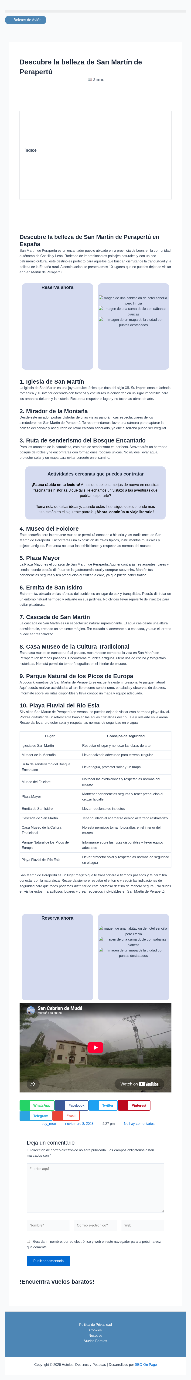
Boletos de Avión (27, 20)
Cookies (95, 1330)
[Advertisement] (103, 150)
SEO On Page (146, 1365)
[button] (95, 11)
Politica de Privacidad (95, 1324)
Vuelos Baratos (95, 1341)
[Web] (143, 1226)
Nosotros (95, 1335)
